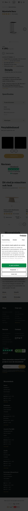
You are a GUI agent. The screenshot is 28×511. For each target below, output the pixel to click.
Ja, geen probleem (14, 265)
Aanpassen (13, 269)
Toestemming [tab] (5, 239)
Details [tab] (15, 239)
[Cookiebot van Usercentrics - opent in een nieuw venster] (20, 236)
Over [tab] (23, 239)
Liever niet (14, 274)
